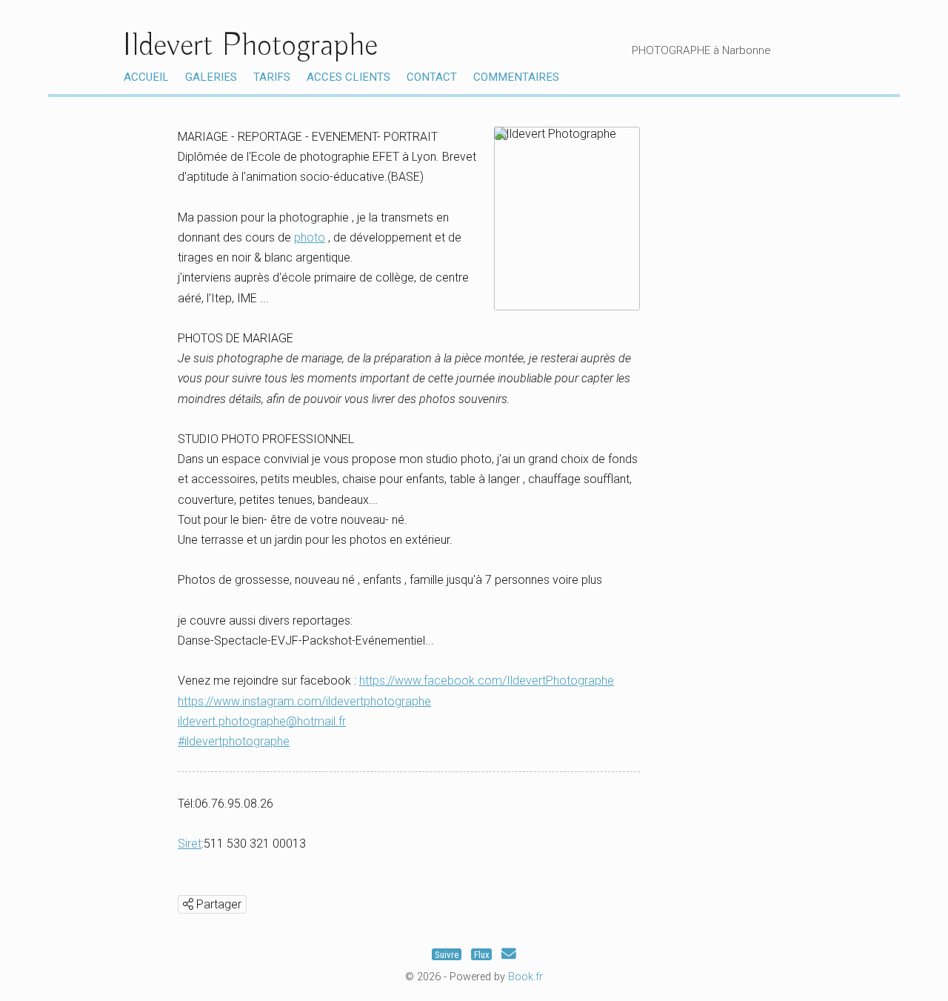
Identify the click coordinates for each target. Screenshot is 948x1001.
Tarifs (271, 77)
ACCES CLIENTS (348, 77)
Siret (189, 844)
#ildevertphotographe (234, 741)
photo (309, 237)
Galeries (211, 77)
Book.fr (525, 977)
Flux (482, 954)
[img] (188, 904)
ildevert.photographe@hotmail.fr (262, 721)
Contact (432, 77)
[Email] (508, 954)
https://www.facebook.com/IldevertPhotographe (486, 681)
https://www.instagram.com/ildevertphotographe (304, 701)
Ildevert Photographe (250, 46)
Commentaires (516, 77)
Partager (217, 904)
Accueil (146, 77)
